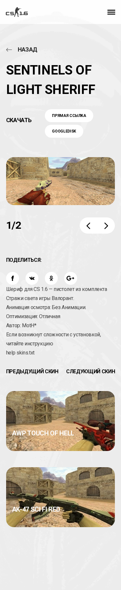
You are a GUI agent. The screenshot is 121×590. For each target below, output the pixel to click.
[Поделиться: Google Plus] (70, 278)
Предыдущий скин (32, 371)
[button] (111, 12)
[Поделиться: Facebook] (12, 278)
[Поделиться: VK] (31, 278)
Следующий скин (90, 371)
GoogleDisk (64, 131)
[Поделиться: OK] (51, 278)
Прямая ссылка (69, 115)
